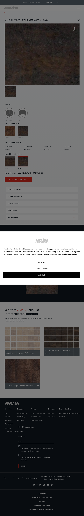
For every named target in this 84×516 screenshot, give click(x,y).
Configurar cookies (41, 268)
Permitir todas (41, 275)
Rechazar (41, 262)
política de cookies (70, 254)
